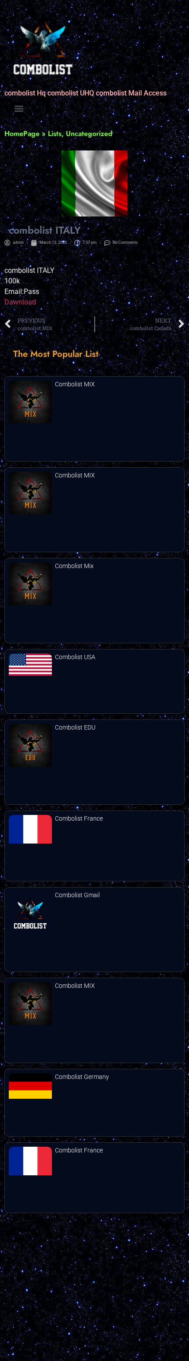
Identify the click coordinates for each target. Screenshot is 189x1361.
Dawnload (20, 302)
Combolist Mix (74, 565)
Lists (55, 133)
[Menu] (19, 108)
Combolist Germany (82, 1076)
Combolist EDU (75, 727)
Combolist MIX (75, 384)
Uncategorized (89, 133)
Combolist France (79, 818)
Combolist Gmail (77, 895)
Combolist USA (75, 656)
